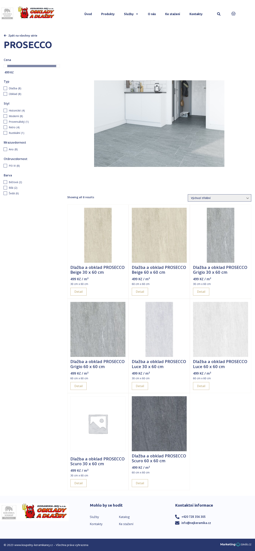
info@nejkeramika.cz (196, 523)
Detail (78, 292)
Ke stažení (172, 14)
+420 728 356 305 (193, 516)
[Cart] (233, 14)
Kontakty (196, 14)
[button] (219, 14)
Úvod (88, 14)
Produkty (108, 14)
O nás (152, 14)
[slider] (5, 66)
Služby (129, 14)
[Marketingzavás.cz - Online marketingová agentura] (235, 545)
